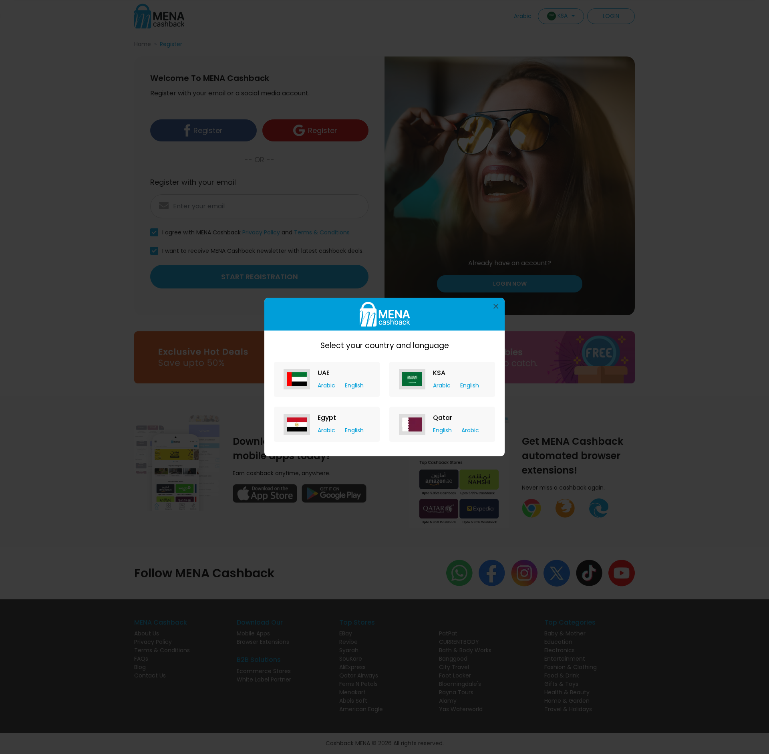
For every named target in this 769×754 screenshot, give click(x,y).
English (354, 385)
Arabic (327, 385)
